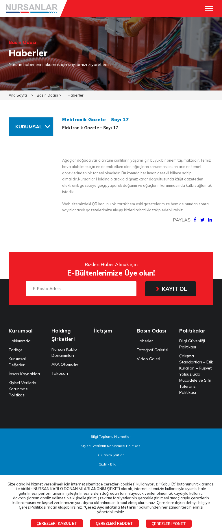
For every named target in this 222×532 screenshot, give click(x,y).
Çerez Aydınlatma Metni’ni (110, 507)
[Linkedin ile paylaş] (210, 220)
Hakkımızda (20, 340)
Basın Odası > (49, 95)
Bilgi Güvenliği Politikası (192, 344)
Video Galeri (148, 358)
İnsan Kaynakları (24, 373)
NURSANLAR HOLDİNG (32, 8)
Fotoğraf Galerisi (152, 349)
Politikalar (192, 330)
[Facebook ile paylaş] (195, 220)
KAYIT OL (174, 288)
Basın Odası (151, 330)
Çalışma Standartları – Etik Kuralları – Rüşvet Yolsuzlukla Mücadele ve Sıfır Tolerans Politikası (196, 374)
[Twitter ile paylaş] (202, 220)
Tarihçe (16, 349)
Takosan (59, 373)
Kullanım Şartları (111, 455)
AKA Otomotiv (64, 364)
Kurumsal (21, 330)
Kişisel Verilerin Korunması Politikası (22, 389)
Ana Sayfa (18, 95)
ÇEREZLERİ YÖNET (168, 523)
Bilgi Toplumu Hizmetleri (111, 436)
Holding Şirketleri (63, 334)
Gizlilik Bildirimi (111, 464)
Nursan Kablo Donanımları (64, 352)
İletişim (103, 330)
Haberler (76, 95)
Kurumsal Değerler (17, 361)
